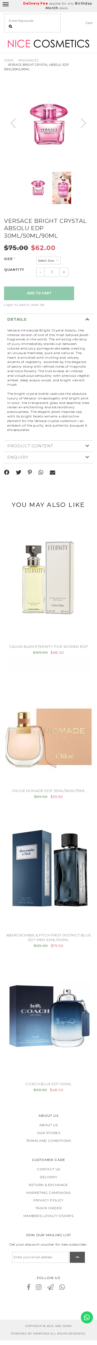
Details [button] (16, 319)
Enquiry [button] (17, 457)
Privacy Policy (48, 1200)
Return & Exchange (48, 1185)
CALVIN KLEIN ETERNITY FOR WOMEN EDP (48, 646)
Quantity (14, 270)
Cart (89, 23)
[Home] (48, 43)
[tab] (48, 319)
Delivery (48, 1177)
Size (9, 259)
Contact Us (48, 1169)
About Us (48, 1125)
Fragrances (28, 60)
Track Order (48, 1208)
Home (8, 60)
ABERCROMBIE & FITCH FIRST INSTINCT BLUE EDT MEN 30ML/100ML (48, 937)
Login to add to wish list (24, 305)
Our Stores (48, 1133)
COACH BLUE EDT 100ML (48, 1084)
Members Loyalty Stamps (48, 1216)
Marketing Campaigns (48, 1193)
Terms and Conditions (48, 1141)
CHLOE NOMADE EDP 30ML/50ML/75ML (48, 791)
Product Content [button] (30, 446)
